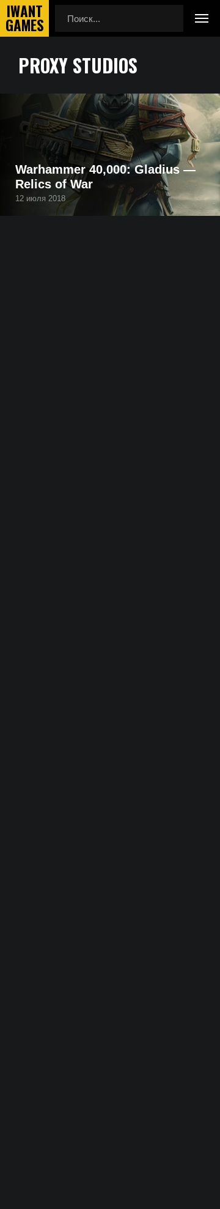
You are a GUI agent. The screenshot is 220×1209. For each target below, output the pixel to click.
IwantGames (24, 18)
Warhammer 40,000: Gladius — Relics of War (105, 177)
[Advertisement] (110, 387)
